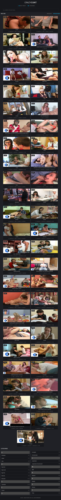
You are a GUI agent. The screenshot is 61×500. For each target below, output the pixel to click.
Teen (33, 493)
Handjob (34, 452)
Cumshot (4, 484)
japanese (42, 169)
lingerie (20, 117)
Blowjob (3, 478)
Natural (33, 475)
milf (43, 117)
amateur (11, 31)
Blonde (3, 475)
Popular (55, 13)
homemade (20, 48)
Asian (3, 458)
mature (23, 31)
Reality (33, 481)
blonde (11, 290)
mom (49, 273)
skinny (19, 31)
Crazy (30, 2)
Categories (32, 5)
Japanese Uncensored (37, 463)
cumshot (10, 48)
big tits (15, 273)
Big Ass (3, 467)
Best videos (23, 5)
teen (15, 31)
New (48, 13)
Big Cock (4, 470)
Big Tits (3, 472)
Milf (33, 469)
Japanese (34, 461)
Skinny (33, 487)
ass (25, 48)
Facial (3, 490)
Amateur (3, 455)
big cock (15, 48)
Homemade (34, 455)
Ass (2, 461)
